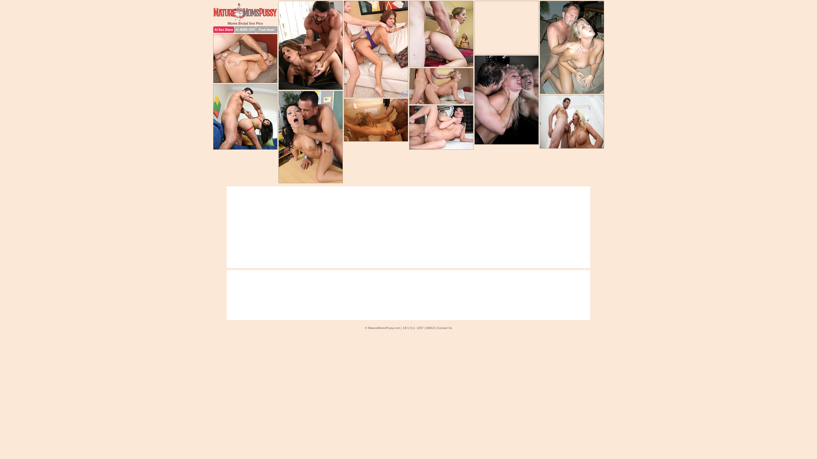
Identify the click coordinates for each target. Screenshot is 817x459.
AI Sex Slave (223, 29)
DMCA (430, 328)
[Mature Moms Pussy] (245, 12)
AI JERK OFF (245, 29)
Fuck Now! (267, 29)
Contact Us (444, 328)
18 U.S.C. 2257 (413, 328)
